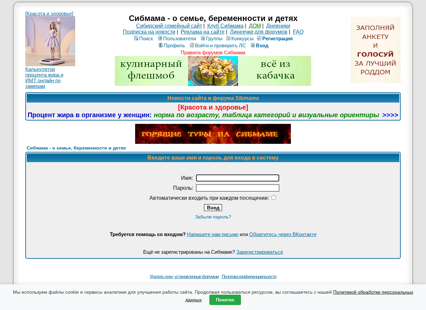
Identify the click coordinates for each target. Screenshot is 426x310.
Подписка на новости (149, 32)
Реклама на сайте (203, 32)
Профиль (174, 45)
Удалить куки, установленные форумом (184, 276)
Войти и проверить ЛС (220, 45)
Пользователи (179, 38)
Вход (262, 45)
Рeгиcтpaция (277, 38)
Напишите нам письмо (212, 234)
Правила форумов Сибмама (213, 52)
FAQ (298, 32)
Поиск (146, 38)
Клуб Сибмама (225, 26)
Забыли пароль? (213, 216)
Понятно (225, 299)
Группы (214, 38)
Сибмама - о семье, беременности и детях (76, 148)
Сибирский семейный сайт (169, 26)
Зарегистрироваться (259, 252)
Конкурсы (242, 38)
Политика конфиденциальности (249, 276)
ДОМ (255, 26)
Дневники (278, 26)
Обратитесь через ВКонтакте (283, 234)
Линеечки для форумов (259, 32)
